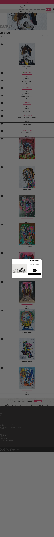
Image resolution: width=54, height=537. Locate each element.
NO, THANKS (35, 276)
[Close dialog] (41, 259)
